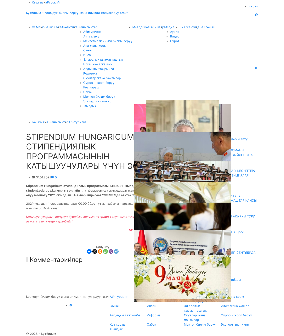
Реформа (90, 73)
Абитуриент (92, 32)
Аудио (174, 32)
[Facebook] (256, 15)
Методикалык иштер (148, 27)
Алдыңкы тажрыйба (98, 69)
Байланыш (207, 27)
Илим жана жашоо (97, 64)
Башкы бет (53, 27)
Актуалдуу (91, 36)
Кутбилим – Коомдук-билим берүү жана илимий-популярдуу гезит (77, 13)
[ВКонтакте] (89, 251)
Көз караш (91, 87)
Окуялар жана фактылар (102, 78)
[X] (94, 251)
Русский (53, 2)
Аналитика (69, 27)
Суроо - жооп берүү (98, 83)
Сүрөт (174, 41)
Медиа (169, 27)
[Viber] (111, 251)
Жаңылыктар (88, 27)
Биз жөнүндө (189, 27)
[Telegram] (116, 251)
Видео (174, 36)
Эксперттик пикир (97, 101)
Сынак (88, 50)
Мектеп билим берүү (99, 96)
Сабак (88, 92)
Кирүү (253, 6)
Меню (40, 27)
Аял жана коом (94, 46)
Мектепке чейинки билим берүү (107, 41)
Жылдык (89, 106)
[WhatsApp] (105, 251)
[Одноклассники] (100, 251)
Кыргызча (39, 2)
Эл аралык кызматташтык (103, 59)
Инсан (88, 55)
